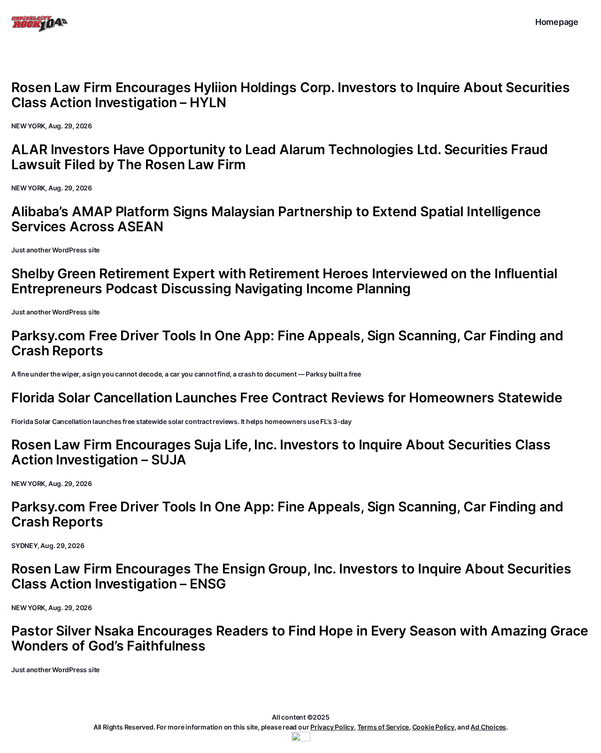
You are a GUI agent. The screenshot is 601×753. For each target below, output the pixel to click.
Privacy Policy (332, 727)
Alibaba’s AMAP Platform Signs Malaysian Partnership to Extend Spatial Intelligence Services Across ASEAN (276, 219)
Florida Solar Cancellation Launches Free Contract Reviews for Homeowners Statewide (286, 397)
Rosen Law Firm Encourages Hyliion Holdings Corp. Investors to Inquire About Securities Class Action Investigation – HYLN (290, 95)
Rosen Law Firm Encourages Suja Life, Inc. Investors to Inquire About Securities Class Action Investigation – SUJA (281, 452)
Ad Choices (488, 727)
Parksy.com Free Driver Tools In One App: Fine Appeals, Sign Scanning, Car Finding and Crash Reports (287, 343)
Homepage (556, 22)
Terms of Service (383, 727)
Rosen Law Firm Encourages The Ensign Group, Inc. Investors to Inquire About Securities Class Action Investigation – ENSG (291, 576)
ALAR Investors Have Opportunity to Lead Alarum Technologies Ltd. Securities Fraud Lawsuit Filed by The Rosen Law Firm (279, 157)
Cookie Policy (433, 727)
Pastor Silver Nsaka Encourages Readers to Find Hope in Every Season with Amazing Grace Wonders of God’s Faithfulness (299, 638)
